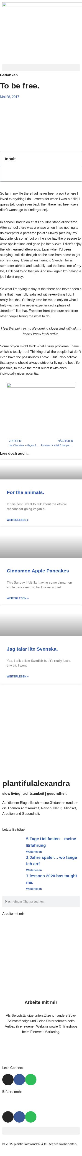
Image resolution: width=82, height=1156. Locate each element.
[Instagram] (8, 1079)
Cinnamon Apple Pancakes (38, 570)
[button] (41, 67)
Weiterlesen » (18, 520)
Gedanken (9, 75)
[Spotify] (30, 1079)
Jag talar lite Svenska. (32, 649)
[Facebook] (19, 1079)
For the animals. (25, 492)
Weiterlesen (34, 851)
